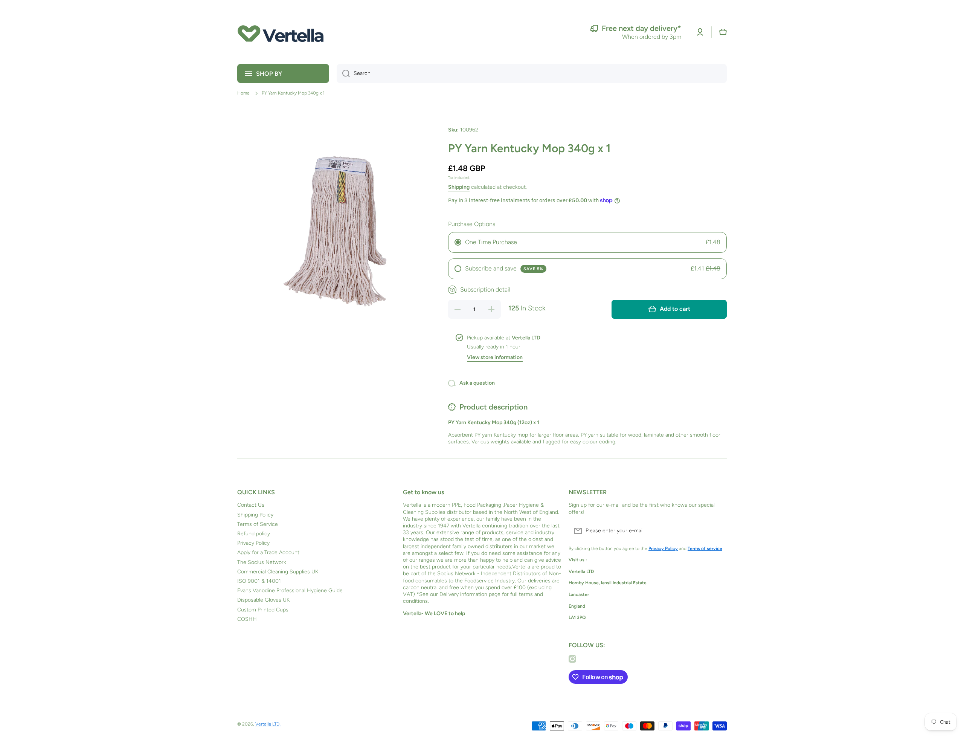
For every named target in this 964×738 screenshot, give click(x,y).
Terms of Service (257, 524)
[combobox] (532, 73)
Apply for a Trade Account (268, 552)
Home (243, 93)
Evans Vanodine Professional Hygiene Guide (290, 590)
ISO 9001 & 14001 (259, 581)
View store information (495, 357)
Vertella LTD (267, 724)
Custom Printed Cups (262, 610)
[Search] (343, 73)
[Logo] (280, 32)
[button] (723, 32)
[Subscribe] (717, 530)
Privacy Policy (253, 543)
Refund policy (253, 533)
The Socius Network (261, 562)
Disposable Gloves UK (263, 600)
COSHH (247, 619)
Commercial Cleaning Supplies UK (277, 571)
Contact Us (250, 505)
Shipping (459, 187)
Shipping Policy (255, 515)
